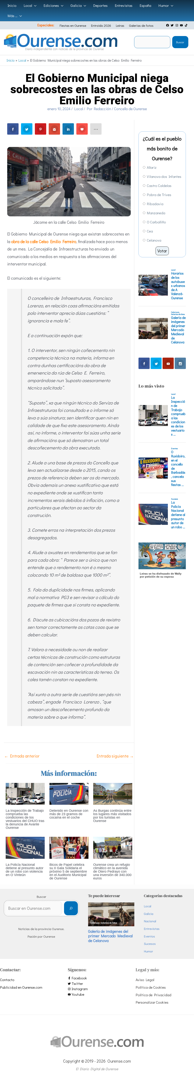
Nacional (150, 921)
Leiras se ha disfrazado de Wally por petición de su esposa (160, 575)
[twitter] (172, 25)
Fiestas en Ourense (72, 25)
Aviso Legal (145, 979)
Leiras (120, 25)
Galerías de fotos (141, 25)
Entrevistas (152, 928)
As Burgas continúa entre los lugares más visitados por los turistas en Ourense (112, 816)
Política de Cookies (151, 987)
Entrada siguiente (115, 756)
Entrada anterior (21, 756)
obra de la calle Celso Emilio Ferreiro (43, 241)
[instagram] (177, 25)
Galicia (148, 913)
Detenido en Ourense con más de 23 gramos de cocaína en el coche (68, 814)
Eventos (149, 936)
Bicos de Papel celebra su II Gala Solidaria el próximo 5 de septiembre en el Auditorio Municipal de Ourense (68, 871)
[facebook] (168, 25)
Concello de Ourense (130, 108)
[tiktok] (187, 25)
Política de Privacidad (153, 994)
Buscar (180, 42)
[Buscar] (71, 908)
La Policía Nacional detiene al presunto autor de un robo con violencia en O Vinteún (24, 870)
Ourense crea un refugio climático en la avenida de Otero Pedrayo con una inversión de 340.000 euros (112, 871)
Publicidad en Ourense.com (21, 987)
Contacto (7, 979)
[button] (34, 5)
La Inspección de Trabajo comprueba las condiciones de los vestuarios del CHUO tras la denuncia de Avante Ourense (25, 819)
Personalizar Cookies (152, 1002)
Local (78, 108)
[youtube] (182, 25)
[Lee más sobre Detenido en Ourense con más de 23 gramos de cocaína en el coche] (68, 793)
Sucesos (150, 943)
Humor (148, 951)
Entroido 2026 (101, 25)
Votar (162, 251)
